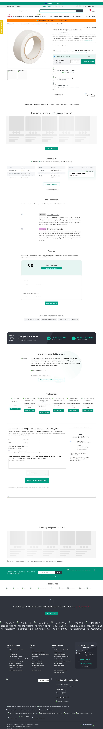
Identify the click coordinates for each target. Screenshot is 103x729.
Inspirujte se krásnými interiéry (61, 650)
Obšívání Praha (58, 663)
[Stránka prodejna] (29, 690)
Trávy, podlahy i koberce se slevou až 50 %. (53, 20)
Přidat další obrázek (22, 451)
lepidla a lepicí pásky (71, 233)
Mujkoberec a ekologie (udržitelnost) (40, 654)
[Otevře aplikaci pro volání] (49, 338)
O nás (33, 650)
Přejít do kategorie (51, 148)
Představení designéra (82, 449)
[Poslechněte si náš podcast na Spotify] (37, 717)
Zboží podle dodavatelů (60, 654)
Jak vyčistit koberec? (36, 670)
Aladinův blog (35, 656)
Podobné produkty (28, 104)
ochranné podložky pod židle (45, 237)
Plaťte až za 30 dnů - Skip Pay (16, 661)
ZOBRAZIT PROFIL (51, 613)
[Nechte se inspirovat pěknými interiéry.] (51, 507)
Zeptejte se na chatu (82, 339)
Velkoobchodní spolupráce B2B (61, 656)
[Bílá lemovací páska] (12, 75)
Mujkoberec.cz (29, 726)
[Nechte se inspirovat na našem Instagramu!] (51, 600)
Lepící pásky (56, 113)
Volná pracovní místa (59, 672)
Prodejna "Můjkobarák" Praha (67, 680)
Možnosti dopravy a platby (81, 52)
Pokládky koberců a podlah (15, 668)
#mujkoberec (83, 606)
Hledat (79, 11)
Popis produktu (44, 104)
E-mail (10, 442)
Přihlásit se (85, 6)
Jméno (10, 439)
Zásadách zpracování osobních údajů (42, 487)
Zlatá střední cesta (53, 214)
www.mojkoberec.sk (19, 728)
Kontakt (18, 6)
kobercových (53, 233)
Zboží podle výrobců (59, 652)
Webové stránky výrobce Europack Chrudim (41, 375)
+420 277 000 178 (47, 6)
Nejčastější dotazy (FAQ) (15, 663)
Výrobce (57, 104)
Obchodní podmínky (59, 665)
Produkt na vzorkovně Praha (61, 45)
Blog (8, 6)
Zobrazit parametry (88, 40)
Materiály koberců (36, 668)
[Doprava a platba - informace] (51, 707)
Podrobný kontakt (86, 666)
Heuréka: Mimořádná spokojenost (66, 70)
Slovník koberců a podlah (38, 665)
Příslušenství (64, 104)
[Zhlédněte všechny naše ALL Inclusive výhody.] (11, 717)
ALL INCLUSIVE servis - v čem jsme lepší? (18, 659)
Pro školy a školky (58, 659)
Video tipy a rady (36, 659)
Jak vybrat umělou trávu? (38, 663)
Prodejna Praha (13, 654)
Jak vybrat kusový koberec (38, 652)
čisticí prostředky (76, 237)
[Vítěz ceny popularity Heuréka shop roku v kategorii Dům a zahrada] (23, 10)
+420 (59, 337)
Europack (93, 96)
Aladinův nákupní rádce (37, 661)
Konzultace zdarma (74, 104)
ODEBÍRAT (58, 572)
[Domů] (11, 23)
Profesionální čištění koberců (16, 665)
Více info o (47, 576)
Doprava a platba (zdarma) (15, 656)
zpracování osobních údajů (50, 576)
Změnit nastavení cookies (60, 670)
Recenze (52, 104)
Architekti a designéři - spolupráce (62, 661)
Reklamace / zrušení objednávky (17, 650)
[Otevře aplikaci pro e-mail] (74, 338)
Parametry (37, 104)
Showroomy (13, 6)
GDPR (55, 668)
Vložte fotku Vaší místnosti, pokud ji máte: (18, 446)
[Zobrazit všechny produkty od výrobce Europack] (25, 367)
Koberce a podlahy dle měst (15, 670)
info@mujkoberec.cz (85, 337)
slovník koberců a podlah (66, 161)
